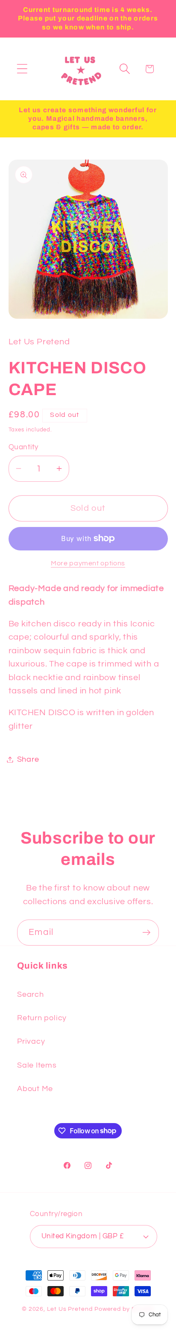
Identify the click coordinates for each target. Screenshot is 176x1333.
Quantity (23, 447)
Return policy (42, 1018)
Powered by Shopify (124, 1309)
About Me (35, 1089)
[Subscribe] (146, 933)
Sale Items (37, 1065)
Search (30, 994)
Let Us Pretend (70, 1309)
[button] (22, 69)
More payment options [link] (88, 563)
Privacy (31, 1041)
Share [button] (28, 759)
